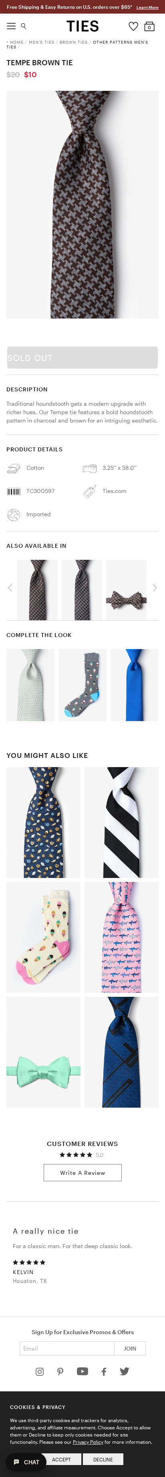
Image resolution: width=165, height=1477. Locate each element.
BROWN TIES (74, 42)
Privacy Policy (88, 1442)
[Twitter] (125, 1373)
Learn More (148, 7)
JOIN (130, 1348)
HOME (17, 42)
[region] (82, 205)
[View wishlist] (133, 24)
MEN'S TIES (41, 42)
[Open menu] (11, 24)
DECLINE (103, 1459)
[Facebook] (104, 1373)
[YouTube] (83, 1373)
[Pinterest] (61, 1373)
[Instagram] (40, 1373)
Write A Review (82, 1172)
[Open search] (24, 24)
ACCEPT (61, 1459)
